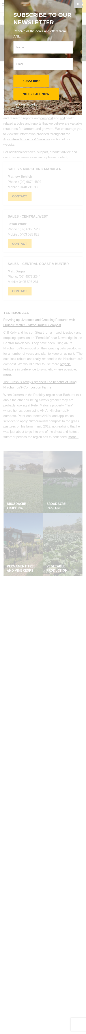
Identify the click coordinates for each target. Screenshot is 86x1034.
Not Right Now (36, 94)
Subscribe (31, 81)
